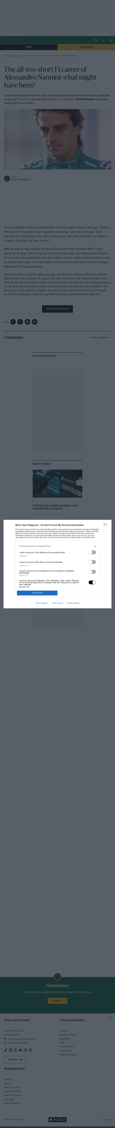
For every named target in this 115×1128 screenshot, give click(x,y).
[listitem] (57, 546)
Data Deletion (42, 603)
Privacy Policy (73, 603)
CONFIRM (37, 593)
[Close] (106, 525)
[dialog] (57, 564)
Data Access (57, 603)
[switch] (92, 552)
